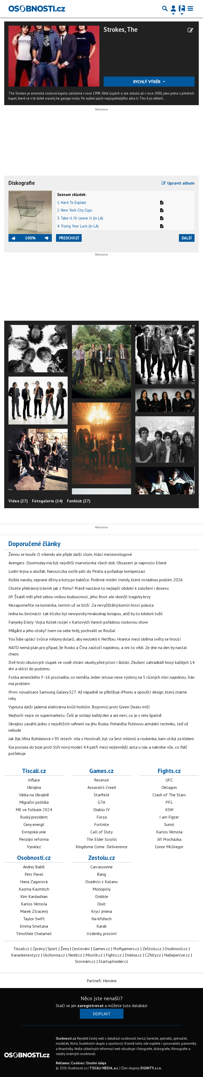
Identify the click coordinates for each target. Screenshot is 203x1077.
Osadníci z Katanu (101, 881)
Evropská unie (34, 831)
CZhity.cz (153, 955)
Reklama (62, 1063)
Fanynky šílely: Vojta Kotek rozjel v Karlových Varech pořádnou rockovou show (78, 622)
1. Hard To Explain (71, 202)
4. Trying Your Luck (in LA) (78, 226)
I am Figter (169, 817)
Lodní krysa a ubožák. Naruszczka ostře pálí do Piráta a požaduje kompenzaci (76, 571)
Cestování (81, 948)
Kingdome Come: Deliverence (101, 846)
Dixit (101, 903)
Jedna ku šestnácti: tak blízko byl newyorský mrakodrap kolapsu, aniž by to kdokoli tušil (85, 613)
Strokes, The (120, 29)
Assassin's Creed (101, 787)
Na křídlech (101, 918)
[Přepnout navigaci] (173, 8)
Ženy (65, 948)
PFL (169, 802)
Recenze (101, 780)
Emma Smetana (34, 926)
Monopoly (101, 889)
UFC (169, 780)
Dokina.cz (133, 955)
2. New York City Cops (74, 210)
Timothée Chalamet (34, 933)
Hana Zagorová (34, 881)
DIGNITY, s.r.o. (151, 1068)
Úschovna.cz (54, 955)
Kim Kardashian (34, 896)
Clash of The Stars (169, 794)
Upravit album (180, 183)
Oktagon (169, 787)
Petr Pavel (34, 874)
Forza (101, 817)
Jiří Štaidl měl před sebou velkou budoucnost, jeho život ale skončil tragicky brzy (79, 596)
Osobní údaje (96, 1063)
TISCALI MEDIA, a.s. (104, 1068)
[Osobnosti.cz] (36, 8)
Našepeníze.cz (177, 955)
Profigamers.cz (126, 948)
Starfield (101, 794)
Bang (101, 874)
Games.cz (101, 771)
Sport (52, 948)
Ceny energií (34, 824)
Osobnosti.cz (34, 857)
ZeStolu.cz (152, 948)
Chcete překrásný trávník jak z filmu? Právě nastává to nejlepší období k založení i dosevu (88, 588)
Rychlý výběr (147, 81)
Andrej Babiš (34, 866)
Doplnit (101, 1013)
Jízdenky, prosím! (102, 933)
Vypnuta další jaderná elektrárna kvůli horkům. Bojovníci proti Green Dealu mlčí (79, 706)
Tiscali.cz (34, 771)
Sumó (169, 824)
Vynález (34, 846)
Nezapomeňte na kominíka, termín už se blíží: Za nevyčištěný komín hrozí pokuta (81, 605)
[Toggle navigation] (190, 8)
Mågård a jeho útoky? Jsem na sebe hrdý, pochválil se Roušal (61, 630)
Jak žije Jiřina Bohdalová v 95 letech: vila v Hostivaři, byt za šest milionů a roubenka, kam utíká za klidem (101, 738)
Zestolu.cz (101, 857)
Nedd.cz (75, 955)
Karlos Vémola (169, 831)
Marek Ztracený (34, 911)
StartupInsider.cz (113, 961)
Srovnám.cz (85, 961)
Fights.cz (169, 771)
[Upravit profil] (190, 30)
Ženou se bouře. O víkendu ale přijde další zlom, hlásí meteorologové (70, 554)
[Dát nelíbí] (43, 238)
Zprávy (38, 948)
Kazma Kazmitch (34, 889)
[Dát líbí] (16, 238)
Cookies (77, 1063)
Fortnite (101, 824)
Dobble (101, 896)
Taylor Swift (34, 918)
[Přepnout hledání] (165, 8)
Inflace (34, 780)
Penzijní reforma (34, 839)
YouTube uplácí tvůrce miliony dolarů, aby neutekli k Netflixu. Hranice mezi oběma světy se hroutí (94, 639)
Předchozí (69, 237)
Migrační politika (34, 802)
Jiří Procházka (169, 839)
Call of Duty (101, 831)
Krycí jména (101, 911)
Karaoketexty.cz (25, 955)
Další (187, 237)
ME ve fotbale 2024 (34, 809)
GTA (101, 802)
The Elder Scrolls (101, 839)
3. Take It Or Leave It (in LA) (80, 218)
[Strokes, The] (53, 55)
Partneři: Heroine (102, 980)
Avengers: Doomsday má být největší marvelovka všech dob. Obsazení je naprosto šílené (87, 562)
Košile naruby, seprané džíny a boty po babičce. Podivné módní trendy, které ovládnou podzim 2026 (95, 579)
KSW (169, 809)
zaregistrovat (90, 1005)
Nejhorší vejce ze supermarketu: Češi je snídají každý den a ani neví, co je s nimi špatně (85, 715)
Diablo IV (101, 809)
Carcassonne (101, 866)
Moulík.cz (94, 955)
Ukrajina (34, 787)
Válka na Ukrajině (34, 794)
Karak (101, 926)
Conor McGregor (169, 846)
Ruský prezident (34, 817)
